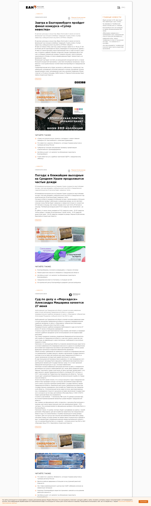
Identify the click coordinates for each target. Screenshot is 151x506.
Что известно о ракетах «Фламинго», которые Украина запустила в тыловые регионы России (59, 144)
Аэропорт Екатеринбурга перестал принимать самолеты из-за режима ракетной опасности (60, 491)
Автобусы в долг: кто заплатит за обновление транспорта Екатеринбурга (56, 153)
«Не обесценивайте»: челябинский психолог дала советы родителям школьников (113, 47)
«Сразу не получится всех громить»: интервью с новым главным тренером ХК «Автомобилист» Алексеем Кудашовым (58, 139)
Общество (38, 78)
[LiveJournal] (84, 82)
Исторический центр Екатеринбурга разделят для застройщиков (59, 282)
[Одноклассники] (78, 82)
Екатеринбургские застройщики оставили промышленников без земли (113, 29)
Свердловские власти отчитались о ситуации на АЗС (54, 280)
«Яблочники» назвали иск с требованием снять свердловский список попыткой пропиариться (113, 35)
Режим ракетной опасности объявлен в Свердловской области (58, 272)
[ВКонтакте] (76, 82)
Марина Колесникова (78, 17)
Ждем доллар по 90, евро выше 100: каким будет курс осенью (112, 21)
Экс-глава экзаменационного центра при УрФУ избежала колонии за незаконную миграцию (60, 486)
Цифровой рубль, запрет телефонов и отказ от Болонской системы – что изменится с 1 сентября (113, 41)
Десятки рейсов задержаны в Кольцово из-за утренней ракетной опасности (59, 482)
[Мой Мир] (82, 82)
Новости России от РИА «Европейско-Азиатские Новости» (31, 7)
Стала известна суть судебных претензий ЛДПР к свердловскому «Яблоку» (59, 157)
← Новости (38, 13)
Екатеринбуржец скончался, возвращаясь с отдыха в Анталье (57, 270)
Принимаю (143, 501)
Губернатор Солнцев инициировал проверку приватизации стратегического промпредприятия (57, 148)
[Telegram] (80, 82)
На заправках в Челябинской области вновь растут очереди (112, 24)
